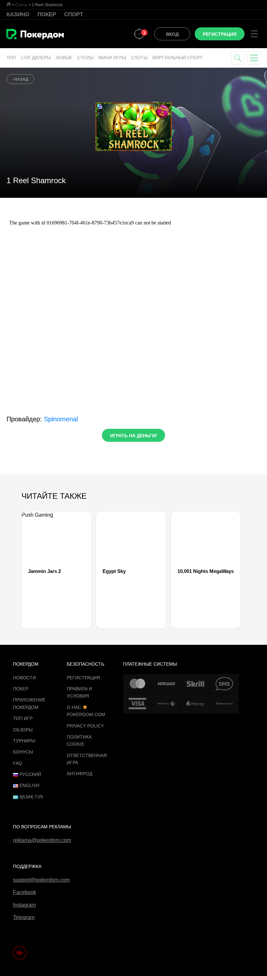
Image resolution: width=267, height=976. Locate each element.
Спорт (73, 14)
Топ (11, 57)
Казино (18, 14)
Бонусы (23, 751)
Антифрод (79, 773)
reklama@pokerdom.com (42, 840)
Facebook (24, 892)
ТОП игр (23, 718)
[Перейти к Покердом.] (9, 4)
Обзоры (23, 729)
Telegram (24, 917)
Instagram (24, 905)
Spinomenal (61, 419)
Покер (46, 14)
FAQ (17, 763)
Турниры (24, 740)
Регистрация (83, 677)
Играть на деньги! (133, 435)
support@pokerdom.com (41, 880)
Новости (24, 677)
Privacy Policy (85, 725)
